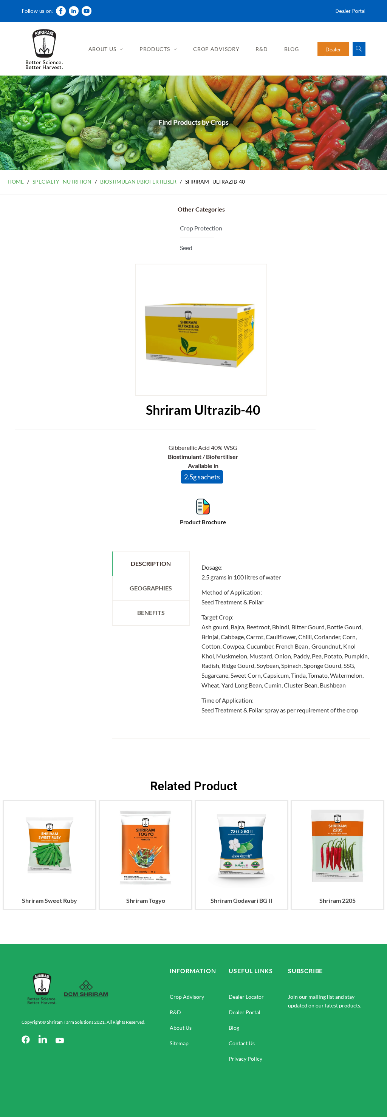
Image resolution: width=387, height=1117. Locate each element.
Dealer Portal (350, 11)
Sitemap (179, 1043)
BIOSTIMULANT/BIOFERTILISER (138, 181)
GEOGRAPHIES (151, 588)
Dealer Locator (246, 996)
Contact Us (242, 1043)
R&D (261, 49)
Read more (49, 896)
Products (154, 49)
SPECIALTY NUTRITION (62, 181)
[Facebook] (26, 1040)
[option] (50, 862)
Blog (291, 49)
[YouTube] (60, 1040)
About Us (102, 49)
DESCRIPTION (151, 563)
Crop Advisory (216, 49)
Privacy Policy (245, 1058)
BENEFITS (151, 612)
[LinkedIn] (43, 1040)
